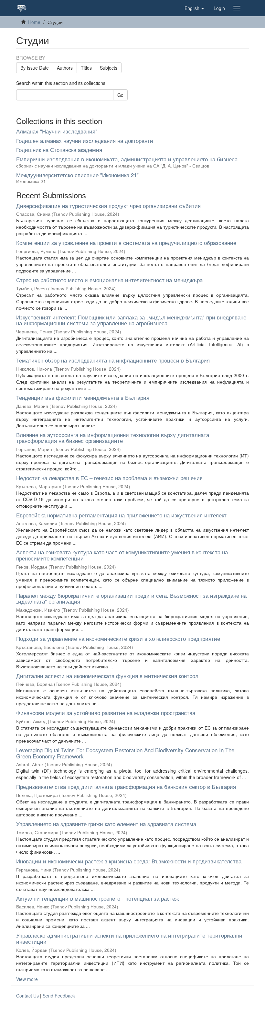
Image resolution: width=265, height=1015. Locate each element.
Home (34, 22)
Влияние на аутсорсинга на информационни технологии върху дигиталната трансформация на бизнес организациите (112, 438)
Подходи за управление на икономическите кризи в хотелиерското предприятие (118, 638)
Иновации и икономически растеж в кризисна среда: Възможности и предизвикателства (128, 861)
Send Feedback (59, 995)
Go (120, 95)
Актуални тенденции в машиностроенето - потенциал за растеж (97, 898)
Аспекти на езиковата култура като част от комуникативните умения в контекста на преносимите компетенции (122, 555)
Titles (86, 67)
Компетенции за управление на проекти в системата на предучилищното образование (126, 242)
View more (27, 979)
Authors (65, 67)
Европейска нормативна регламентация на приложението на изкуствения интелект (121, 515)
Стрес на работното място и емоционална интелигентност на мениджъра (109, 280)
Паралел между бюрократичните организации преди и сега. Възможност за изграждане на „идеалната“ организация (131, 598)
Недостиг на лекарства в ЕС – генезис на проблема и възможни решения (109, 478)
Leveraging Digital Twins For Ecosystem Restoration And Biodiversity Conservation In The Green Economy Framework (125, 753)
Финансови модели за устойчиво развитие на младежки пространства (105, 713)
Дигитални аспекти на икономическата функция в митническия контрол (107, 676)
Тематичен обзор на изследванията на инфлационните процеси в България (113, 360)
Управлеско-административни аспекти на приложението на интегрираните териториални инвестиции (129, 938)
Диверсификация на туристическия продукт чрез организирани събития (108, 206)
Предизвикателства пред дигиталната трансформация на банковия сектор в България (126, 786)
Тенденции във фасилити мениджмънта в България (82, 397)
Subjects (108, 67)
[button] (194, 8)
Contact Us (27, 995)
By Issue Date (34, 67)
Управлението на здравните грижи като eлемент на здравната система (106, 824)
